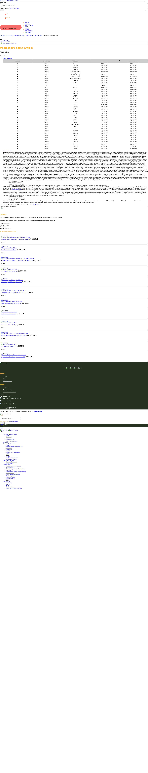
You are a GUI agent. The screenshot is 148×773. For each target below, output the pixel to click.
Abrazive (8, 445)
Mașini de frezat (10, 473)
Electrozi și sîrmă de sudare (12, 457)
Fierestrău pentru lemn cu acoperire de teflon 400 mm (14, 335)
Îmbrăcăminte (9, 463)
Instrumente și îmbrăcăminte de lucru (15, 35)
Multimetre (8, 437)
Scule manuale (29, 35)
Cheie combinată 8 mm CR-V (8, 346)
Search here (3, 2)
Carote (7, 453)
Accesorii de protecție (11, 462)
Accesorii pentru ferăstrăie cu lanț (14, 446)
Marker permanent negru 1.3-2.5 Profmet (11, 303)
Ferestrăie (8, 470)
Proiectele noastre (29, 25)
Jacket (15, 8)
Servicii (26, 26)
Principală (27, 22)
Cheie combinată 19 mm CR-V (8, 314)
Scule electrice (6, 464)
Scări (7, 485)
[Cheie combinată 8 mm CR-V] (74, 344)
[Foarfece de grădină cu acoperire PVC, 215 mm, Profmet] (74, 237)
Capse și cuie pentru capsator (13, 452)
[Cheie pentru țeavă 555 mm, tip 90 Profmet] (74, 280)
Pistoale (8, 484)
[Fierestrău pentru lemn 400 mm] (74, 248)
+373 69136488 (28, 30)
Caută (2, 9)
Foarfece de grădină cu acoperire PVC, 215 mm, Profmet (15, 239)
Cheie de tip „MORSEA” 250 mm (9, 271)
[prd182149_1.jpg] (5, 40)
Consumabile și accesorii (9, 444)
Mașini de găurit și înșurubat (13, 474)
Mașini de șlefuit (10, 475)
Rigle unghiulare (10, 439)
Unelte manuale (38, 35)
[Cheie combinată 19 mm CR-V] (74, 312)
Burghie (8, 450)
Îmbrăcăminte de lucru (8, 460)
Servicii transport (7, 58)
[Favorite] (7, 235)
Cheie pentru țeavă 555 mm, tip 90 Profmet (11, 282)
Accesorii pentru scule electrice (13, 466)
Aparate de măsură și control (10, 434)
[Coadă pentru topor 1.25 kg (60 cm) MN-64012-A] (74, 290)
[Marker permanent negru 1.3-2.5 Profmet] (74, 301)
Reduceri (27, 28)
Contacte (27, 29)
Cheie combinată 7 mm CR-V (8, 324)
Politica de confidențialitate (9, 392)
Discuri (8, 456)
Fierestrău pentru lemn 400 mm (8, 250)
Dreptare (8, 435)
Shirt (18, 8)
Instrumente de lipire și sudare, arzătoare (16, 471)
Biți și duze (9, 449)
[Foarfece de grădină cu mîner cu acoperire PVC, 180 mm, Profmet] (74, 258)
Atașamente (9, 448)
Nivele (7, 438)
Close (1, 424)
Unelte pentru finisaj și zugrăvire (14, 488)
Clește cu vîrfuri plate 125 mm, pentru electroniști (13, 357)
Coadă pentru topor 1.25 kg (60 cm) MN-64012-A (13, 292)
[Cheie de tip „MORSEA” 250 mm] (74, 269)
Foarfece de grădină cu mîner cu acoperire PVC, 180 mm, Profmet (17, 260)
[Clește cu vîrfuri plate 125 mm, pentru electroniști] (74, 355)
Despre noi (27, 24)
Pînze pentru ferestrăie (11, 459)
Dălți (7, 455)
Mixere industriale (10, 477)
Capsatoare (9, 482)
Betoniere (5, 442)
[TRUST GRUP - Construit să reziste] (9, 0)
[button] (4, 235)
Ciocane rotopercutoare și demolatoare (15, 468)
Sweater (11, 8)
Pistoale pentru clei (10, 478)
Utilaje (7, 480)
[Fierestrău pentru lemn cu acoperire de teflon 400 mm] (74, 333)
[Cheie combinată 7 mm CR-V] (74, 322)
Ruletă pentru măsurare (11, 441)
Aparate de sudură (10, 467)
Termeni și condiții (7, 150)
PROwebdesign (38, 411)
